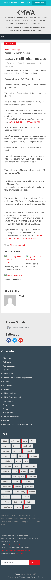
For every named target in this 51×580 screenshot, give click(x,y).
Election (22, 456)
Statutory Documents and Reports (17, 424)
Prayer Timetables (11, 417)
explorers (34, 456)
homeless (7, 466)
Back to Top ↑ (37, 577)
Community (31, 63)
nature (16, 481)
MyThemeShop (23, 577)
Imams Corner (29, 466)
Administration (9, 366)
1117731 (19, 553)
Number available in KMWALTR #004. (24, 122)
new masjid (28, 481)
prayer (18, 486)
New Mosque (8, 405)
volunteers (7, 507)
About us (7, 358)
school (32, 492)
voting (18, 507)
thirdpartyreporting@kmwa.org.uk (15, 550)
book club (27, 446)
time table (18, 502)
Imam (17, 466)
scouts (5, 497)
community (28, 451)
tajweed (21, 245)
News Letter (8, 413)
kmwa (11, 63)
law (31, 471)
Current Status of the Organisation (17, 377)
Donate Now (39, 3)
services (15, 497)
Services (6, 420)
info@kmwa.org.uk (14, 544)
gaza (18, 461)
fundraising (7, 461)
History (6, 389)
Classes (13, 245)
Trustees (29, 502)
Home (6, 50)
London (6, 476)
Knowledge (8, 401)
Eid (14, 456)
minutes (6, 481)
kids (15, 471)
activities (15, 441)
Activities (16, 50)
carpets (6, 451)
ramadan (6, 492)
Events (6, 381)
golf (26, 461)
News (5, 409)
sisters (26, 497)
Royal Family (19, 492)
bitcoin (16, 446)
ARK (32, 441)
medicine (32, 476)
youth (27, 507)
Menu (3, 36)
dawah (5, 456)
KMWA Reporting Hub (12, 397)
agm (25, 441)
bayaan (6, 446)
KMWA (25, 12)
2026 (5, 441)
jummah (6, 471)
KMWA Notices (9, 393)
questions (29, 486)
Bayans (6, 370)
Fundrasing (8, 385)
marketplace (18, 476)
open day (7, 486)
